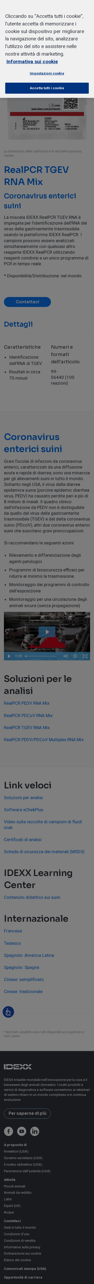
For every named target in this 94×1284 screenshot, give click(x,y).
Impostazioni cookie (47, 73)
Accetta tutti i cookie (47, 88)
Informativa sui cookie (32, 62)
